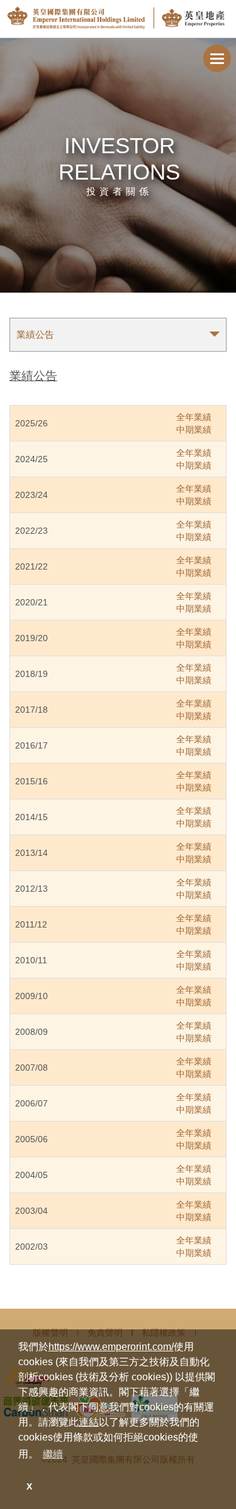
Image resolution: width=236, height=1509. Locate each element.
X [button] (29, 1486)
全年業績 (193, 417)
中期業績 (193, 430)
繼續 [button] (53, 1454)
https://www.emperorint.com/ (111, 1346)
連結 (89, 1422)
